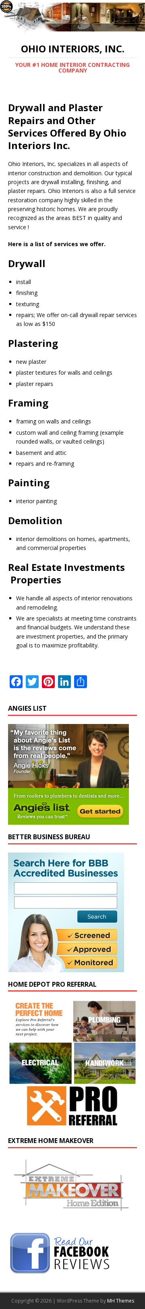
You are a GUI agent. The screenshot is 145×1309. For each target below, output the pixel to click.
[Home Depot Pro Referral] (72, 1124)
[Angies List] (68, 820)
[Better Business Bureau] (66, 967)
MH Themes (120, 1300)
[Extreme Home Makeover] (72, 1218)
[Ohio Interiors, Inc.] (72, 29)
